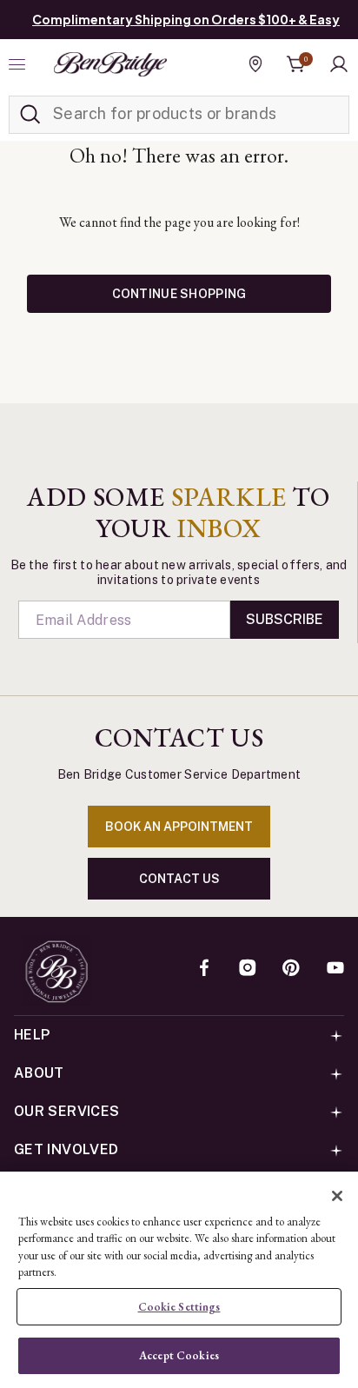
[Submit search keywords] (30, 115)
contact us (179, 879)
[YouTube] (335, 969)
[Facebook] (204, 969)
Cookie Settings (179, 1306)
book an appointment (179, 826)
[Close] (337, 1196)
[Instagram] (247, 969)
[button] (339, 64)
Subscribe (284, 619)
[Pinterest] (291, 969)
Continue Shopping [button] (179, 294)
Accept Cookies (179, 1355)
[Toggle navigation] (19, 64)
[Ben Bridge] (110, 64)
